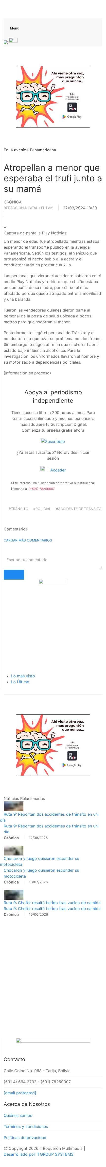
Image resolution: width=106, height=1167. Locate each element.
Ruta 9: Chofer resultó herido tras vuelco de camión (52, 902)
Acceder (57, 470)
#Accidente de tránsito (79, 509)
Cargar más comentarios (28, 540)
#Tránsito (18, 509)
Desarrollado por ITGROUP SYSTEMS (38, 1154)
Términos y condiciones (26, 1126)
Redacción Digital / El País (28, 208)
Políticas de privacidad (25, 1137)
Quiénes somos (18, 1115)
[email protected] (20, 1092)
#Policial (42, 509)
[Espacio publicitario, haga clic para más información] (53, 96)
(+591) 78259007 (42, 489)
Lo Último (20, 681)
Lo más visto (23, 675)
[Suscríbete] (53, 441)
